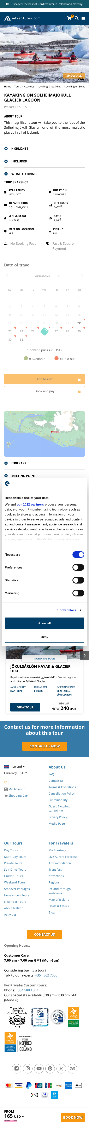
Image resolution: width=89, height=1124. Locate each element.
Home (7, 86)
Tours (17, 86)
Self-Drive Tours (15, 869)
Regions (54, 882)
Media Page (57, 823)
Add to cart (44, 379)
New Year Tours (15, 902)
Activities (29, 86)
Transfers (55, 869)
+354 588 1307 (27, 990)
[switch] (78, 567)
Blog (52, 912)
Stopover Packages (17, 889)
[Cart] (69, 18)
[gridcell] (79, 298)
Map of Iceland (59, 899)
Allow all (44, 623)
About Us (57, 767)
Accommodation (60, 863)
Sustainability (58, 800)
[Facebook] (16, 1068)
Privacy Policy (58, 817)
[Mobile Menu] (83, 19)
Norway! (78, 4)
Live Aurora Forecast (63, 857)
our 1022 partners (30, 504)
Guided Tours (13, 876)
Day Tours (11, 850)
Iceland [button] (17, 766)
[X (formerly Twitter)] (61, 1068)
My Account (16, 789)
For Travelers (61, 843)
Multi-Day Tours (15, 857)
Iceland (62, 4)
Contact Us (56, 781)
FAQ (51, 774)
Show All (74, 75)
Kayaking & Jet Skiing (49, 86)
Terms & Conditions (62, 787)
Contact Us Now (45, 746)
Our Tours (13, 843)
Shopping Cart (18, 795)
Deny (44, 636)
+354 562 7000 (46, 975)
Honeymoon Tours (16, 895)
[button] (47, 148)
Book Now (72, 1117)
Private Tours (13, 863)
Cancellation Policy (62, 793)
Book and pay (44, 391)
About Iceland (13, 908)
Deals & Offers (59, 906)
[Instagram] (27, 1068)
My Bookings (57, 850)
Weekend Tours (15, 882)
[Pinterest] (50, 1068)
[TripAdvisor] (72, 1068)
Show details (66, 610)
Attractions (56, 876)
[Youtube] (39, 1068)
